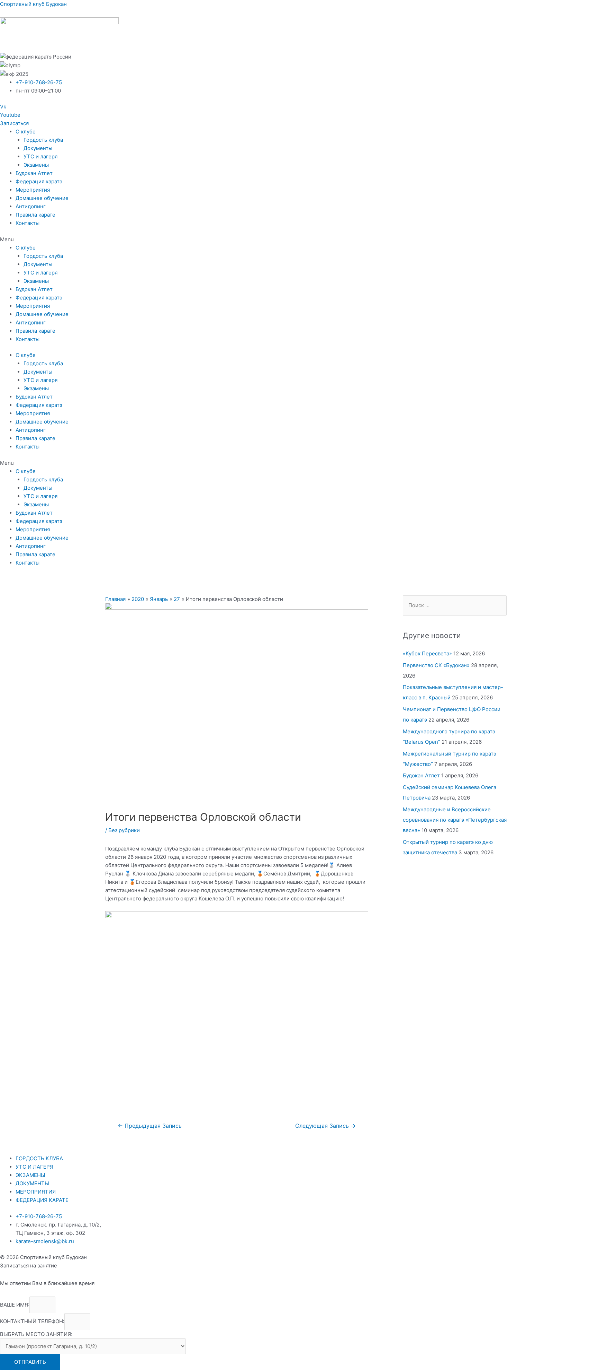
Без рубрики (124, 830)
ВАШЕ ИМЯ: (14, 1304)
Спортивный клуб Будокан (33, 4)
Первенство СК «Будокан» (436, 665)
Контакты (27, 223)
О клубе (26, 131)
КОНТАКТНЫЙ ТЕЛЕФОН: (32, 1321)
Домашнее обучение (42, 198)
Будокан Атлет (34, 173)
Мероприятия (33, 189)
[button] (14, 123)
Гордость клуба (43, 140)
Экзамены (36, 165)
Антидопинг (31, 206)
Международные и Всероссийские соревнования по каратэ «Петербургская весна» (455, 820)
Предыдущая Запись (150, 1126)
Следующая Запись (325, 1126)
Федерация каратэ (39, 181)
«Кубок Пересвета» (427, 653)
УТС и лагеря (40, 156)
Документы (38, 148)
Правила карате (35, 214)
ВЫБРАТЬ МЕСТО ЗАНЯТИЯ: (36, 1334)
